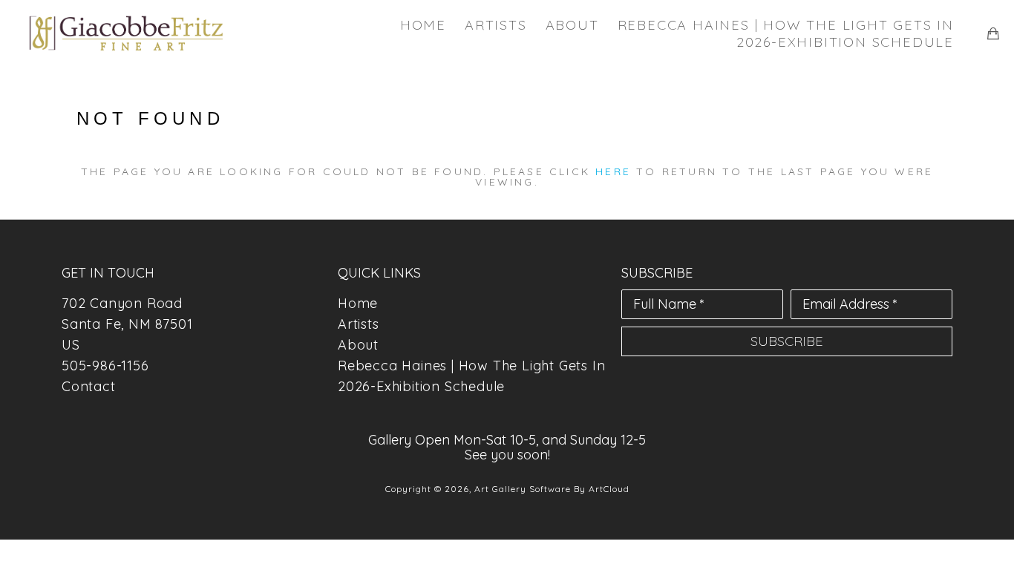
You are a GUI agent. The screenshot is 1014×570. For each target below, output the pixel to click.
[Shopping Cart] (993, 33)
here (613, 171)
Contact (89, 386)
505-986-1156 (105, 365)
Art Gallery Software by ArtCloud (551, 488)
